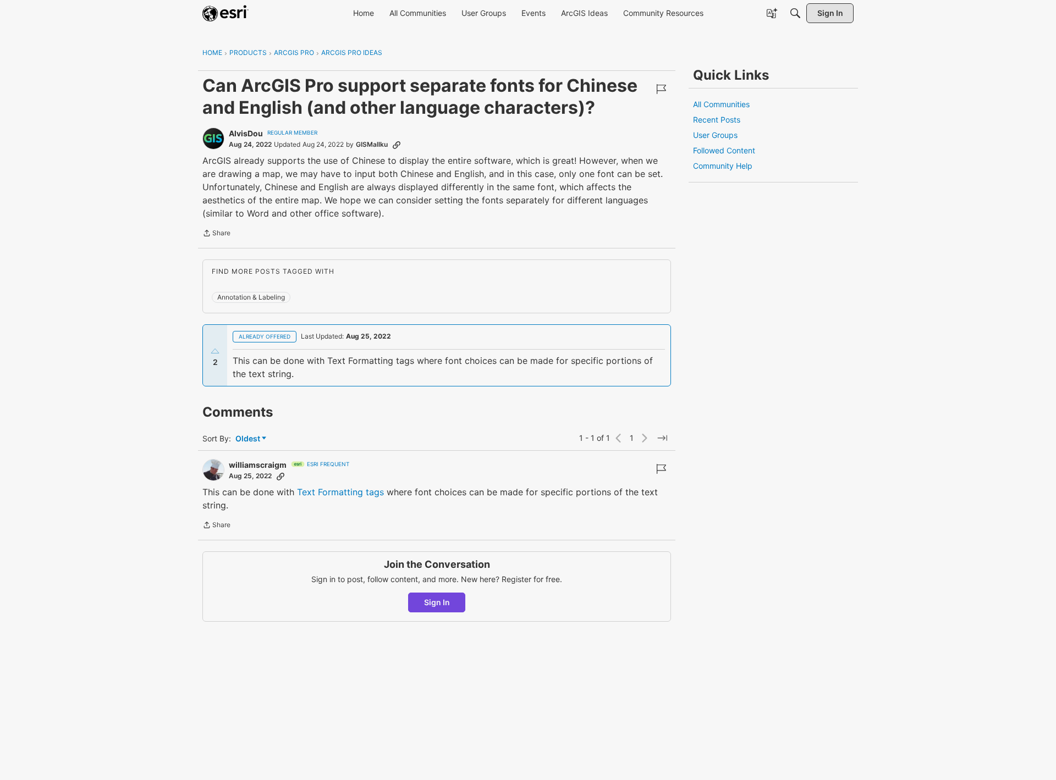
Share (216, 234)
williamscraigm (258, 464)
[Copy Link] (396, 145)
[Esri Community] (225, 13)
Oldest (248, 439)
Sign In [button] (437, 602)
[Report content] (661, 89)
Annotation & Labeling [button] (251, 297)
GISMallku (372, 144)
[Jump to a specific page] (662, 438)
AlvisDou (246, 133)
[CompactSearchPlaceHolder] (795, 13)
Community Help (722, 165)
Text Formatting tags (340, 491)
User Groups (715, 135)
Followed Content (724, 150)
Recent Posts (716, 119)
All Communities (721, 104)
